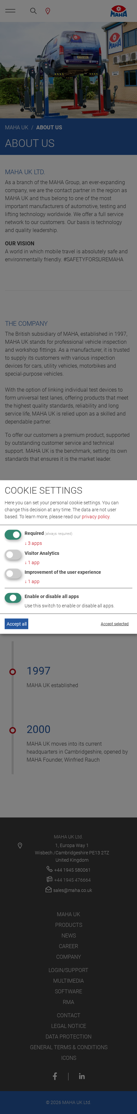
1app (32, 562)
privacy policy (95, 516)
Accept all (17, 623)
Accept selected (115, 624)
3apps (33, 543)
